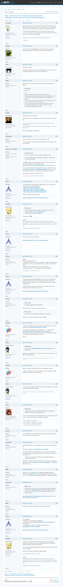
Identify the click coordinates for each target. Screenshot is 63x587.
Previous (10, 20)
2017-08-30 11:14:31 (27, 204)
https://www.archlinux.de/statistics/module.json (34, 191)
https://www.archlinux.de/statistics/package (33, 189)
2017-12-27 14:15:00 (27, 342)
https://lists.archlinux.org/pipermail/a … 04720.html (45, 462)
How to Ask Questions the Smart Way (31, 130)
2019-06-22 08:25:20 (27, 516)
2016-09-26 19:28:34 (27, 136)
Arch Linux (7, 2)
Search (14, 9)
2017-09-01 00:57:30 (27, 256)
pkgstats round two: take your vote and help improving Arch (25, 17)
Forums (39, 2)
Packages (33, 2)
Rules (9, 9)
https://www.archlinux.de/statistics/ (33, 213)
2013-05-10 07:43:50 (27, 64)
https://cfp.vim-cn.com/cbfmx (41, 449)
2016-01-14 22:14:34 (27, 80)
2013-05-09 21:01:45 (27, 46)
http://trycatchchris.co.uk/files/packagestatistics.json (37, 169)
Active (50, 11)
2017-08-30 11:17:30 (27, 234)
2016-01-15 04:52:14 (27, 112)
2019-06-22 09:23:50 (27, 538)
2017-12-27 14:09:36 (27, 323)
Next (28, 20)
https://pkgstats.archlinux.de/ (41, 522)
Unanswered (55, 11)
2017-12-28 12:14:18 (27, 384)
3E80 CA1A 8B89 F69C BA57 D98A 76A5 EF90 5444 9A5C (36, 197)
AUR (55, 2)
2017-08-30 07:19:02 (27, 181)
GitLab (46, 2)
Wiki (42, 2)
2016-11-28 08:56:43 (27, 149)
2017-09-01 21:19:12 (27, 298)
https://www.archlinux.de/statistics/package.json (34, 190)
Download (59, 2)
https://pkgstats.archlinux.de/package (31, 331)
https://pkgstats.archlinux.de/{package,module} (34, 496)
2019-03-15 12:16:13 (27, 503)
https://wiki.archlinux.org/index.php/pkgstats (33, 165)
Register (19, 9)
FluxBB (56, 582)
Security (51, 2)
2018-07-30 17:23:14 (27, 430)
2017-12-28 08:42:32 (27, 365)
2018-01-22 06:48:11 (27, 405)
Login (23, 9)
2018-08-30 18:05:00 (27, 442)
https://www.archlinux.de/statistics (31, 187)
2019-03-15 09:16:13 (27, 482)
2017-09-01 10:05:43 (27, 276)
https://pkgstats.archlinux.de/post (38, 327)
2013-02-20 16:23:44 (27, 23)
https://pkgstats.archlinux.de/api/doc (31, 526)
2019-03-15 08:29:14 (27, 469)
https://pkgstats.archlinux (33, 473)
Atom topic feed (54, 580)
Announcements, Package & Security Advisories (26, 16)
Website (8, 38)
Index (5, 9)
